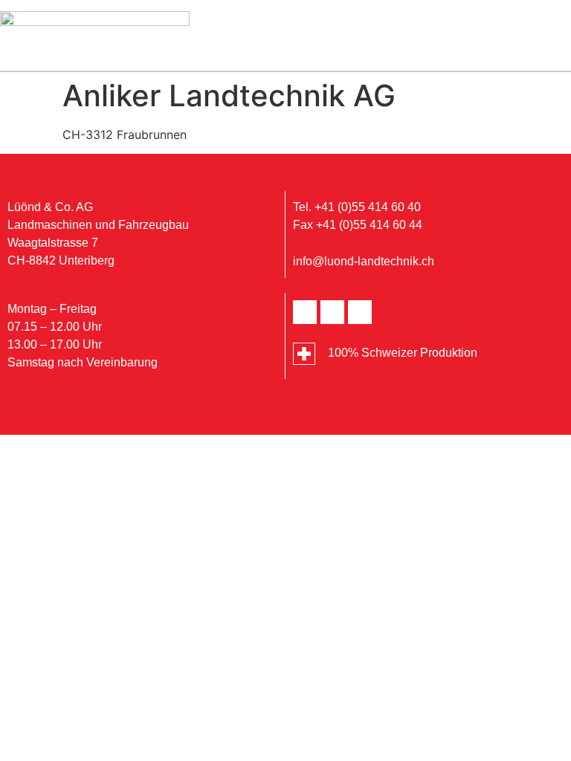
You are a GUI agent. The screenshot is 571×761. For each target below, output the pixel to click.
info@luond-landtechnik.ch (363, 261)
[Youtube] (332, 312)
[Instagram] (360, 312)
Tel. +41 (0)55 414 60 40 (357, 207)
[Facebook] (305, 312)
